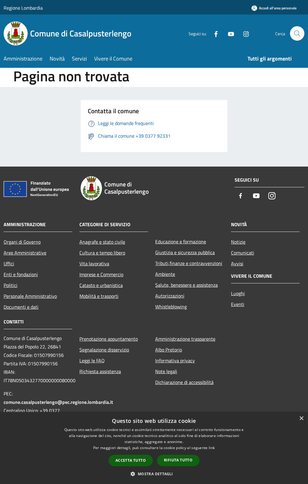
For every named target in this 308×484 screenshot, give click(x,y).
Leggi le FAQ (92, 360)
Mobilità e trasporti (99, 296)
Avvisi (237, 263)
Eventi (237, 304)
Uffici (9, 263)
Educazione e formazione (180, 241)
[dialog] (154, 448)
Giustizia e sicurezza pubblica (185, 252)
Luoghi (238, 293)
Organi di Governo (22, 241)
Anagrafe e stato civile (102, 241)
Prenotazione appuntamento (108, 338)
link (212, 447)
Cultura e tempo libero (102, 252)
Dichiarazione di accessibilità (184, 382)
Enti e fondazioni (21, 274)
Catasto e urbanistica (101, 285)
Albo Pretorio (168, 349)
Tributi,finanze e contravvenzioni (188, 263)
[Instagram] (244, 33)
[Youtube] (229, 33)
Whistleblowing (171, 306)
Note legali (166, 371)
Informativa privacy (175, 360)
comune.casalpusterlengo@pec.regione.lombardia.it (58, 402)
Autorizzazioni (169, 295)
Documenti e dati (21, 307)
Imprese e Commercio (101, 274)
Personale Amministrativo (30, 296)
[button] (154, 474)
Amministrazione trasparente (185, 338)
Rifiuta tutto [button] (178, 460)
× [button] (301, 418)
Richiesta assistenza (100, 371)
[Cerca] (297, 33)
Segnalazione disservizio (104, 349)
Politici (10, 285)
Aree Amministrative (25, 252)
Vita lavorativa (94, 263)
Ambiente (165, 274)
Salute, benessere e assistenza (186, 285)
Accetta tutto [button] (131, 460)
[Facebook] (214, 33)
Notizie (238, 241)
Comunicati (242, 252)
